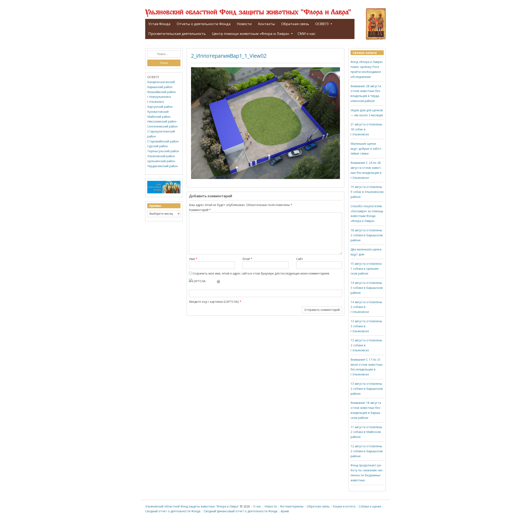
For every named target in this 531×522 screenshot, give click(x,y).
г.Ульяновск (155, 102)
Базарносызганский (161, 82)
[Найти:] (163, 54)
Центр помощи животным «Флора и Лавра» (250, 33)
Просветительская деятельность (177, 33)
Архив (285, 511)
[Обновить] (218, 281)
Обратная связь (295, 23)
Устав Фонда (159, 23)
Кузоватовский (158, 112)
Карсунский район (160, 107)
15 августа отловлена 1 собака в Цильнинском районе (366, 269)
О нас (257, 506)
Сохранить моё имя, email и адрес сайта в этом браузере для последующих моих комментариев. (261, 273)
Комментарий (200, 210)
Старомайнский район (163, 141)
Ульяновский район (161, 156)
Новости (244, 23)
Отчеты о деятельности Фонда (204, 23)
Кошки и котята (344, 506)
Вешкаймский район (161, 92)
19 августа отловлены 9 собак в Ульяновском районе (367, 192)
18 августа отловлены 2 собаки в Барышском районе (367, 235)
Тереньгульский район (163, 151)
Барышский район (159, 87)
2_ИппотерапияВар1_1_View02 (229, 55)
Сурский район (157, 146)
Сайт (299, 259)
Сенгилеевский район (162, 126)
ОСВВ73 (322, 23)
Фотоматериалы (291, 506)
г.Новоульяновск (159, 97)
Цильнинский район (161, 161)
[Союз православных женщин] (163, 192)
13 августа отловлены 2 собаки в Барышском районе (367, 389)
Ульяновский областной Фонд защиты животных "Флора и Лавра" (248, 12)
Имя (193, 259)
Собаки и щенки (370, 506)
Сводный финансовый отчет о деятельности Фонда (240, 511)
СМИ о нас (306, 33)
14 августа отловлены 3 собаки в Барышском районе (367, 288)
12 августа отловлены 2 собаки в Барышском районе (367, 451)
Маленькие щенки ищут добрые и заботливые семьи (366, 149)
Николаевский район (162, 121)
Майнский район (159, 117)
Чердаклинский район (162, 166)
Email (247, 259)
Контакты (266, 23)
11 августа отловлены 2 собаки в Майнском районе (366, 432)
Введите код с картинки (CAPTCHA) (214, 302)
